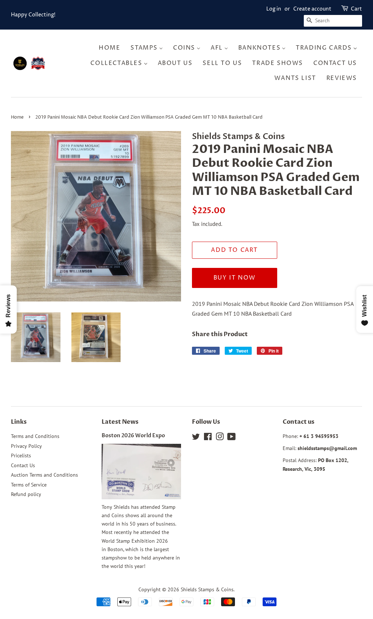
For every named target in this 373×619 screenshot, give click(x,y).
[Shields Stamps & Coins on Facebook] (208, 438)
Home (17, 117)
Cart (356, 8)
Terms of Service (29, 484)
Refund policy (26, 494)
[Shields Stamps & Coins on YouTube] (231, 438)
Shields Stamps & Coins (207, 589)
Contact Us (23, 465)
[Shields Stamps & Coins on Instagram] (220, 438)
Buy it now (234, 278)
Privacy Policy (26, 446)
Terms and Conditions (35, 436)
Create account (312, 8)
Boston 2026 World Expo (133, 435)
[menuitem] (111, 48)
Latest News (120, 422)
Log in (273, 8)
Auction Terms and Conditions (44, 475)
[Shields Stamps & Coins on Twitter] (196, 438)
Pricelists (21, 455)
